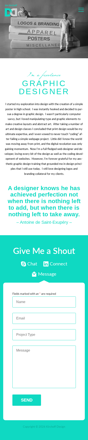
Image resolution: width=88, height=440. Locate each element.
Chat (29, 265)
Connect (55, 265)
